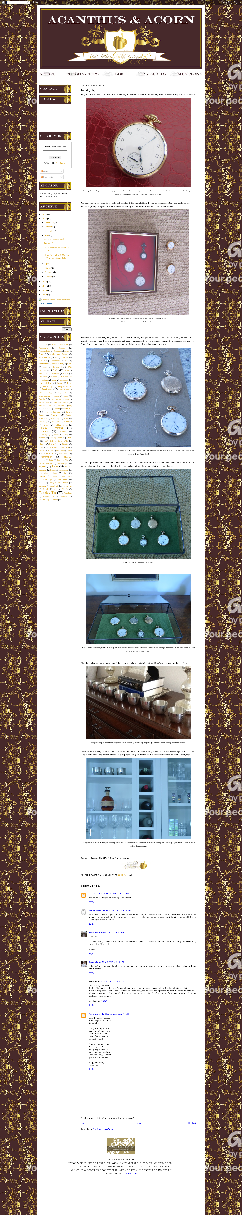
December (49, 222)
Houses (56, 434)
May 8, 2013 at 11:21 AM (113, 962)
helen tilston (94, 932)
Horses (63, 431)
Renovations (64, 470)
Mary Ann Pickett (97, 894)
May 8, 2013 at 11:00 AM (112, 932)
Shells (69, 476)
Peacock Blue (62, 460)
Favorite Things (46, 405)
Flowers (67, 408)
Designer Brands (64, 386)
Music (69, 451)
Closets (54, 377)
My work (63, 453)
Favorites (61, 406)
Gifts (66, 419)
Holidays (43, 431)
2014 (44, 214)
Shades (55, 476)
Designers (47, 389)
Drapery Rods (63, 393)
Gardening (55, 419)
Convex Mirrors (46, 383)
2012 (44, 281)
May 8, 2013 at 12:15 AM (117, 894)
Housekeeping (44, 434)
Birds (69, 364)
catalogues (43, 374)
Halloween (56, 422)
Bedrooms (43, 364)
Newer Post (86, 1123)
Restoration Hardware (48, 473)
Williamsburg (44, 500)
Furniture (55, 415)
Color (54, 380)
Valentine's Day (49, 496)
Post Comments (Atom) (103, 1129)
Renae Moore (95, 962)
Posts (45, 171)
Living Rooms (51, 447)
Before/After (57, 364)
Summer (42, 486)
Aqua (41, 354)
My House (47, 453)
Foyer (46, 412)
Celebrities (55, 374)
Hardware (68, 422)
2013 (44, 218)
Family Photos (56, 399)
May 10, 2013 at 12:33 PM (113, 981)
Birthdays (45, 367)
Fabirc (56, 396)
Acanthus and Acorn (60, 345)
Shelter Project (47, 479)
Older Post (191, 1123)
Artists (65, 357)
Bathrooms (55, 360)
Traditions (67, 486)
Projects (42, 466)
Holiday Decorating (51, 427)
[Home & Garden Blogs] (45, 304)
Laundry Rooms (56, 438)
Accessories (43, 348)
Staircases (42, 483)
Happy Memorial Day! (54, 239)
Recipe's (53, 470)
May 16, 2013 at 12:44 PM (117, 1014)
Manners (41, 451)
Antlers (66, 351)
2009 (44, 294)
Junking (65, 434)
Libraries (42, 444)
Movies (50, 451)
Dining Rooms (64, 390)
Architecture (44, 357)
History (46, 425)
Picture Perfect (45, 463)
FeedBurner (61, 163)
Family (42, 399)
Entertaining (44, 396)
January (48, 276)
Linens (41, 447)
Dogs (50, 392)
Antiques (57, 351)
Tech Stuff (54, 486)
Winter (55, 500)
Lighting (65, 444)
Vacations (68, 493)
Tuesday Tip (49, 243)
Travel (45, 489)
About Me (43, 345)
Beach (66, 361)
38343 (104, 1001)
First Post (48, 409)
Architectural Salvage (59, 354)
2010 (44, 290)
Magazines (64, 447)
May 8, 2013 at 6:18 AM (120, 910)
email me (132, 1173)
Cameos (66, 370)
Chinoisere (43, 377)
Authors (42, 361)
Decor (69, 383)
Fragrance (57, 412)
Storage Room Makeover (58, 483)
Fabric (65, 396)
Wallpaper (64, 496)
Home (138, 1123)
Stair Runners (62, 479)
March (48, 268)
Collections (66, 376)
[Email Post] (129, 875)
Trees (55, 489)
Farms (67, 399)
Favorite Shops (61, 402)
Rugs (65, 473)
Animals (62, 348)
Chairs (65, 374)
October (48, 226)
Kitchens (42, 438)
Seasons (43, 476)
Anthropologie (44, 351)
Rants (55, 466)
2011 (44, 286)
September (50, 231)
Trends (65, 489)
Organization (45, 456)
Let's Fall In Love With (56, 441)
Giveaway (43, 421)
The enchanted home (98, 910)
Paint (51, 460)
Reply (91, 901)
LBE (69, 437)
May (47, 235)
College (45, 380)
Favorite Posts (44, 402)
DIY (40, 393)
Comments (48, 177)
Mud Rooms (60, 451)
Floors (57, 409)
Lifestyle (53, 444)
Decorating (47, 386)
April (47, 263)
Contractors (64, 380)
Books (55, 370)
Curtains (59, 383)
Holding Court (61, 425)
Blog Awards (57, 367)
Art (56, 357)
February (49, 272)
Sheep (63, 476)
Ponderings (62, 463)
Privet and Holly (96, 1014)
